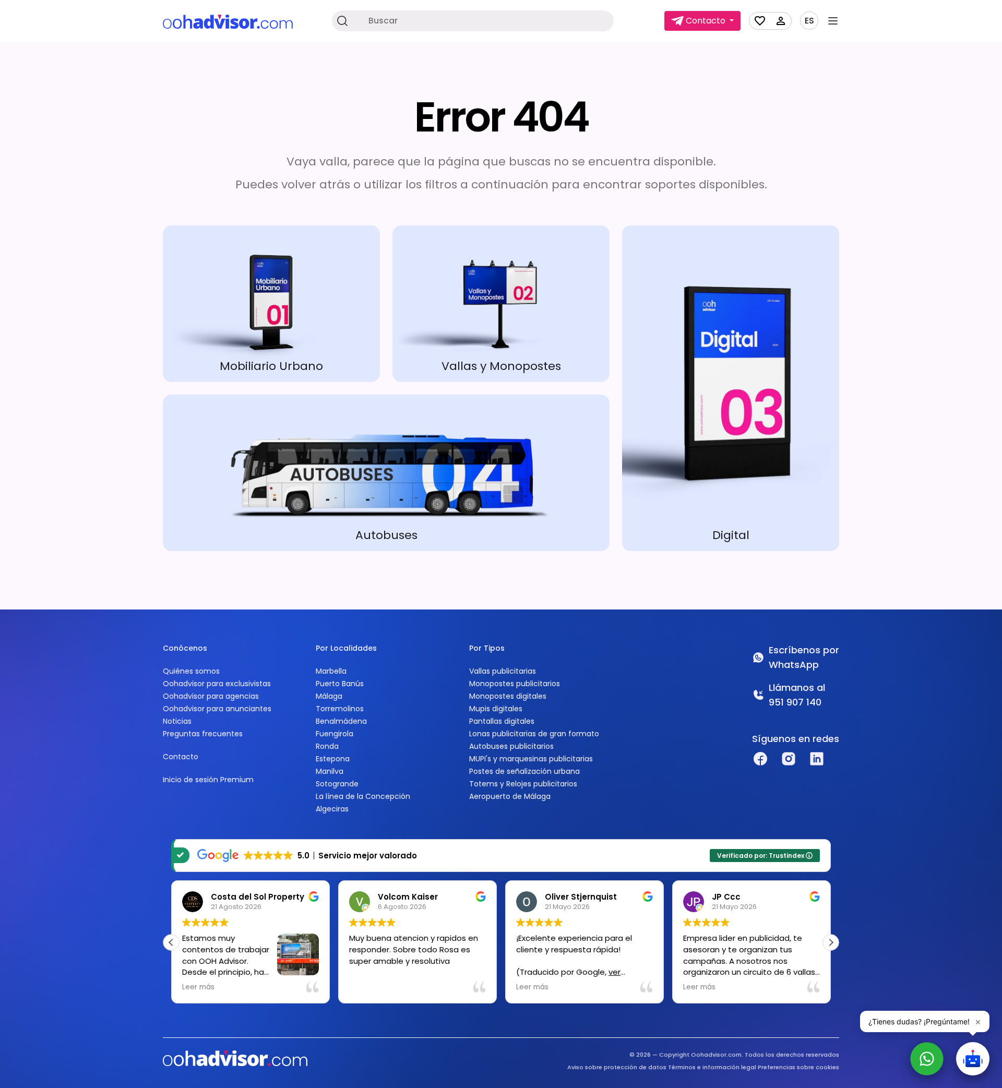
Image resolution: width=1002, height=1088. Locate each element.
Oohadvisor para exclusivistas (217, 683)
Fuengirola (334, 733)
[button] (831, 942)
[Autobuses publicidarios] (386, 472)
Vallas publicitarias (502, 671)
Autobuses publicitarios (511, 746)
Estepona (333, 759)
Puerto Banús (340, 683)
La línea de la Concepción (363, 796)
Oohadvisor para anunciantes (217, 708)
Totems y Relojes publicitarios (523, 784)
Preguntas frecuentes (203, 733)
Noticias (177, 721)
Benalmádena (341, 721)
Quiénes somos (191, 671)
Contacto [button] (705, 21)
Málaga (329, 696)
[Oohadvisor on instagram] (788, 758)
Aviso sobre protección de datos (616, 1067)
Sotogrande (337, 784)
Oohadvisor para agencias (211, 696)
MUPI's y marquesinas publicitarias (531, 759)
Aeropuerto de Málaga (510, 796)
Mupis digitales (495, 708)
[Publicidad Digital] (730, 388)
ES (809, 21)
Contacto (180, 756)
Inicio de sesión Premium (208, 779)
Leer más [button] (198, 987)
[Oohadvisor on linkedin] (816, 758)
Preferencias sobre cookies (798, 1067)
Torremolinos (340, 708)
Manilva (329, 771)
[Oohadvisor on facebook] (760, 758)
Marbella (331, 671)
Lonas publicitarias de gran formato (534, 733)
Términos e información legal (712, 1067)
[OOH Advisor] (228, 21)
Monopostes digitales (507, 696)
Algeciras (332, 809)
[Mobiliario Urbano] (271, 303)
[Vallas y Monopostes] (501, 303)
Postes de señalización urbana (524, 771)
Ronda (327, 746)
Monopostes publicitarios (514, 683)
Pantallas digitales (501, 721)
